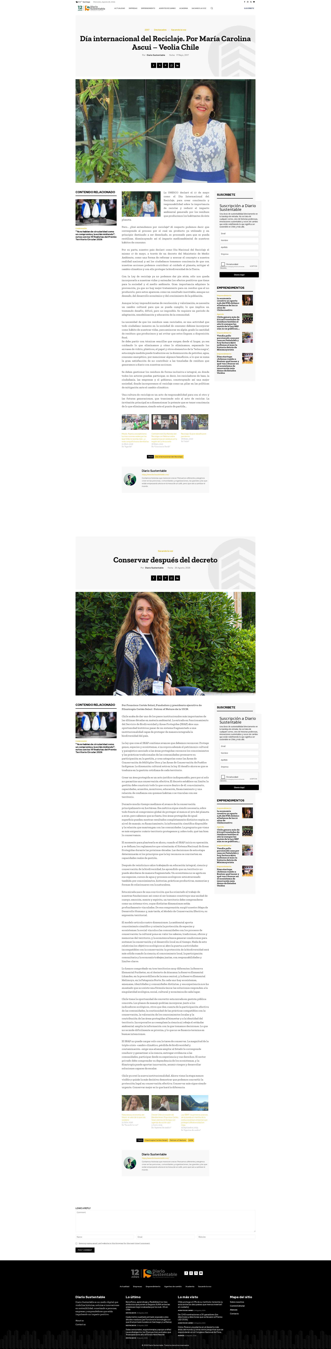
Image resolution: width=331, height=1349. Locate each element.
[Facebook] (244, 1)
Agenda (220, 314)
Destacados (160, 30)
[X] (250, 1)
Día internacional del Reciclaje (169, 457)
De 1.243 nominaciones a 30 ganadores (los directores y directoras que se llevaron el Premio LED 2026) (200, 1317)
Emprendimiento (224, 295)
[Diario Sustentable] (131, 479)
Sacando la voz (178, 30)
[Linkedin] (177, 65)
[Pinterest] (165, 65)
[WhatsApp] (171, 65)
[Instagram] (247, 1)
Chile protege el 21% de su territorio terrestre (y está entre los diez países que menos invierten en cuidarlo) (200, 1304)
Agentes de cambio (185, 1310)
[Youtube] (253, 1)
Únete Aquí (239, 275)
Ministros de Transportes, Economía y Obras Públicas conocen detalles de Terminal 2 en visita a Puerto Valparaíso (212, 512)
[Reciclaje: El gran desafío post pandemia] (194, 422)
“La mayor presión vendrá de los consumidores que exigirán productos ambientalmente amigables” (118, 510)
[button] (212, 8)
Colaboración (81, 228)
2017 (147, 30)
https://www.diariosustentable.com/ (155, 474)
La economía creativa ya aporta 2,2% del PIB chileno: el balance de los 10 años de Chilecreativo (228, 304)
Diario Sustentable (156, 55)
